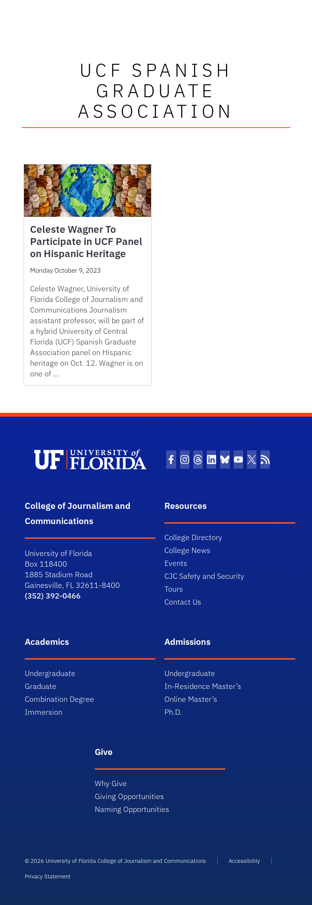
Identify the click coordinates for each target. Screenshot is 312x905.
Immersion (43, 712)
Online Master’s (190, 699)
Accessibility (244, 860)
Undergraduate (50, 673)
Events (175, 563)
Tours (173, 589)
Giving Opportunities (129, 796)
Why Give (111, 783)
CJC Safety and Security (204, 576)
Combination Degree (59, 699)
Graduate (40, 686)
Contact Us (182, 602)
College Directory (193, 537)
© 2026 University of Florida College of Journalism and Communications (115, 860)
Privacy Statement (47, 876)
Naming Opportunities (132, 809)
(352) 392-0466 (53, 596)
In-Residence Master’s (202, 686)
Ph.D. (172, 712)
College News (187, 550)
